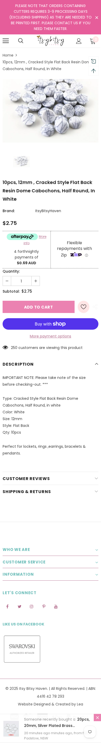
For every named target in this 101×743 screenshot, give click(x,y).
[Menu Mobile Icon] (6, 41)
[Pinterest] (43, 606)
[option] (50, 111)
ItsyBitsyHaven (48, 210)
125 (13, 347)
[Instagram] (31, 606)
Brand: (9, 210)
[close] (96, 17)
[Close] (97, 717)
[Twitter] (19, 606)
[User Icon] (79, 41)
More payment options (50, 336)
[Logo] (50, 40)
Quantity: (11, 271)
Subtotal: (11, 291)
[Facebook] (7, 606)
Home (8, 55)
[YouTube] (56, 606)
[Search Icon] (20, 41)
